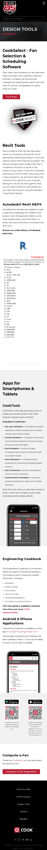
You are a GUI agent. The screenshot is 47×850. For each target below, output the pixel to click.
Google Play (14, 631)
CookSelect (18, 760)
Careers (23, 811)
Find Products (23, 797)
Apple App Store (30, 631)
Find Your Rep (24, 789)
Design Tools (23, 804)
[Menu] (44, 3)
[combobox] (23, 18)
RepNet (24, 819)
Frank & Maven (28, 848)
